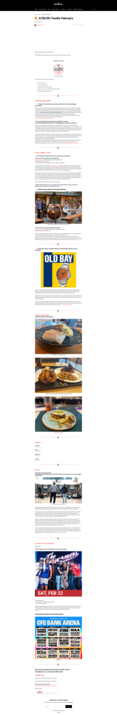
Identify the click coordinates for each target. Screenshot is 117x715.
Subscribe (68, 706)
